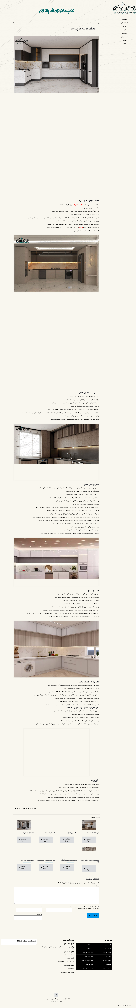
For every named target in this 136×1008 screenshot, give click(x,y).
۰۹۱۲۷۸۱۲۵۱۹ (71, 969)
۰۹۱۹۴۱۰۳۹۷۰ (61, 961)
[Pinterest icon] (121, 1005)
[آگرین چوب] (124, 8)
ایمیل (70, 906)
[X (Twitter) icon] (128, 1005)
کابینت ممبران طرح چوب (72, 833)
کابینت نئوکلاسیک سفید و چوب (92, 833)
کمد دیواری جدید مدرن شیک (28, 833)
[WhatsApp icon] (130, 1005)
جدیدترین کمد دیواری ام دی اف (27, 860)
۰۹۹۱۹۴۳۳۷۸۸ (70, 961)
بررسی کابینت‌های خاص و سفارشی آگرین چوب (90, 860)
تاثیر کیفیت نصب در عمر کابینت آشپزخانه (69, 860)
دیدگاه (96, 886)
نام (41, 906)
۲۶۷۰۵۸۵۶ (71, 955)
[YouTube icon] (125, 1005)
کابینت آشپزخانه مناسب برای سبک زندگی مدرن (46, 860)
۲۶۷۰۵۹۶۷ (64, 955)
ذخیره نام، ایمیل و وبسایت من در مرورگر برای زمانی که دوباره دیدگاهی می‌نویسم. (87, 908)
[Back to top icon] (56, 995)
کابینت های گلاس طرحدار (50, 833)
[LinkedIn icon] (123, 1005)
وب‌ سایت (39, 914)
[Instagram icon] (118, 1005)
